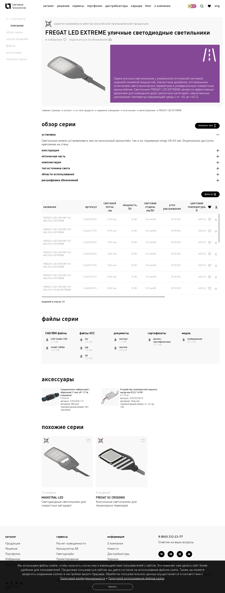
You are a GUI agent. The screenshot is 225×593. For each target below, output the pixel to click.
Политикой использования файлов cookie (136, 578)
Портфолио (94, 6)
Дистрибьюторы (116, 6)
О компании (162, 6)
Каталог (48, 6)
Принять (112, 587)
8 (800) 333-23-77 (170, 536)
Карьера (136, 6)
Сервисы (78, 6)
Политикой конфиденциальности (82, 578)
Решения (63, 6)
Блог (148, 6)
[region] (165, 88)
